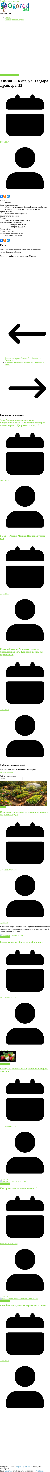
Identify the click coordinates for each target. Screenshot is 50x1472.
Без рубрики (5, 937)
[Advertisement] (25, 48)
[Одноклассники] (4, 196)
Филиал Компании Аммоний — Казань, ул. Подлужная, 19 (23, 359)
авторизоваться (6, 772)
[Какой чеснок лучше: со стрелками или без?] (19, 1299)
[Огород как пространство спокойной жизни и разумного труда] (23, 805)
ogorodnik (4, 923)
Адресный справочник (9, 75)
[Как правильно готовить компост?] (15, 1181)
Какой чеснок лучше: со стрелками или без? (23, 1305)
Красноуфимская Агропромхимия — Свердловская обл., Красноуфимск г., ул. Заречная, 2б (21, 652)
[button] (6, 13)
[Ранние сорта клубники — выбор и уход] (11, 935)
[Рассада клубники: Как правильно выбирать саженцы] (8, 1062)
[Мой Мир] (8, 196)
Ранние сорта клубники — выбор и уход (21, 942)
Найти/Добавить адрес (14, 20)
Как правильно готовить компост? (18, 1188)
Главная (8, 18)
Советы (3, 807)
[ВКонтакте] (1, 196)
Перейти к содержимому (10, 1)
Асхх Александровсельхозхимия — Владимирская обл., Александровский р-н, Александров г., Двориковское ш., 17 (22, 423)
